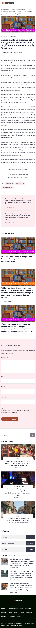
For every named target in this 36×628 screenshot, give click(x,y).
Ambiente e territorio (15, 609)
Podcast (29, 613)
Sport (19, 617)
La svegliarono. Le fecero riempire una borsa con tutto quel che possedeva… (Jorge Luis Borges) (16, 259)
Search (32, 435)
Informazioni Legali (16, 626)
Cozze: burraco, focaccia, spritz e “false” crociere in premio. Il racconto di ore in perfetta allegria (18, 463)
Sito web (3, 397)
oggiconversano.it (17, 623)
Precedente (10, 207)
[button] (3, 624)
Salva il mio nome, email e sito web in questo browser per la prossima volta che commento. (16, 411)
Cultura (21, 613)
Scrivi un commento (6, 55)
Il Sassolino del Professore (8, 36)
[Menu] (34, 3)
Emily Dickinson (7, 187)
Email (3, 386)
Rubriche (12, 617)
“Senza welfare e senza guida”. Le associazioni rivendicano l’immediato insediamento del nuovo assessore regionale (17, 216)
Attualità (18, 458)
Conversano (20, 183)
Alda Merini (9, 183)
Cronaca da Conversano (18, 486)
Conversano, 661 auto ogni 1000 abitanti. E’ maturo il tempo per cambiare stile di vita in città (18, 521)
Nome (3, 376)
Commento (4, 357)
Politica (3, 617)
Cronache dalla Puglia (9, 613)
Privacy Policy (29, 623)
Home (3, 609)
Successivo (8, 222)
